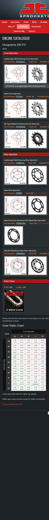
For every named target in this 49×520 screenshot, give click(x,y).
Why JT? (11, 27)
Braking (43, 22)
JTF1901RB (20, 127)
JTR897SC (20, 163)
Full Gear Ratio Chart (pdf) (12, 404)
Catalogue (23, 27)
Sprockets (15, 22)
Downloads (36, 27)
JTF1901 (19, 97)
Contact (31, 31)
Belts (34, 22)
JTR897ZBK (20, 223)
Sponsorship (19, 31)
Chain (26, 22)
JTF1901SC (20, 62)
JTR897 (19, 193)
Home (4, 22)
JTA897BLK (20, 254)
